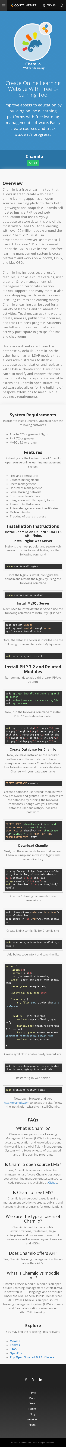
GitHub (33, 162)
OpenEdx (16, 1353)
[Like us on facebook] (26, 1379)
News (32, 1403)
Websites (32, 1419)
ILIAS (13, 1349)
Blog (32, 1414)
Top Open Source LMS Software (32, 1357)
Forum (32, 1408)
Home (32, 1392)
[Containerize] (23, 5)
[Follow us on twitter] (33, 1379)
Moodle (15, 1341)
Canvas (15, 1345)
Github (52, 1183)
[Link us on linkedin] (41, 1379)
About (32, 1424)
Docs (32, 1398)
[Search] (61, 5)
